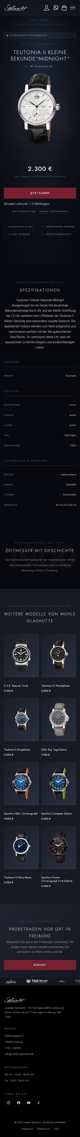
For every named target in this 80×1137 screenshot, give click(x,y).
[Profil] (46, 8)
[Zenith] (9, 981)
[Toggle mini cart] (64, 7)
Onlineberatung (24, 211)
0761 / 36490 (13, 1047)
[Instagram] (8, 1103)
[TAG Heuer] (35, 981)
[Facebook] (19, 1103)
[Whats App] (55, 7)
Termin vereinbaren (53, 211)
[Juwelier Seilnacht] (17, 8)
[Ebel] (60, 981)
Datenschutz (43, 1129)
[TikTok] (39, 1103)
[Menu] (72, 7)
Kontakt (40, 965)
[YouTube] (29, 1103)
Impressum (27, 1129)
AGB (56, 1129)
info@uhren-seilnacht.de (19, 1053)
